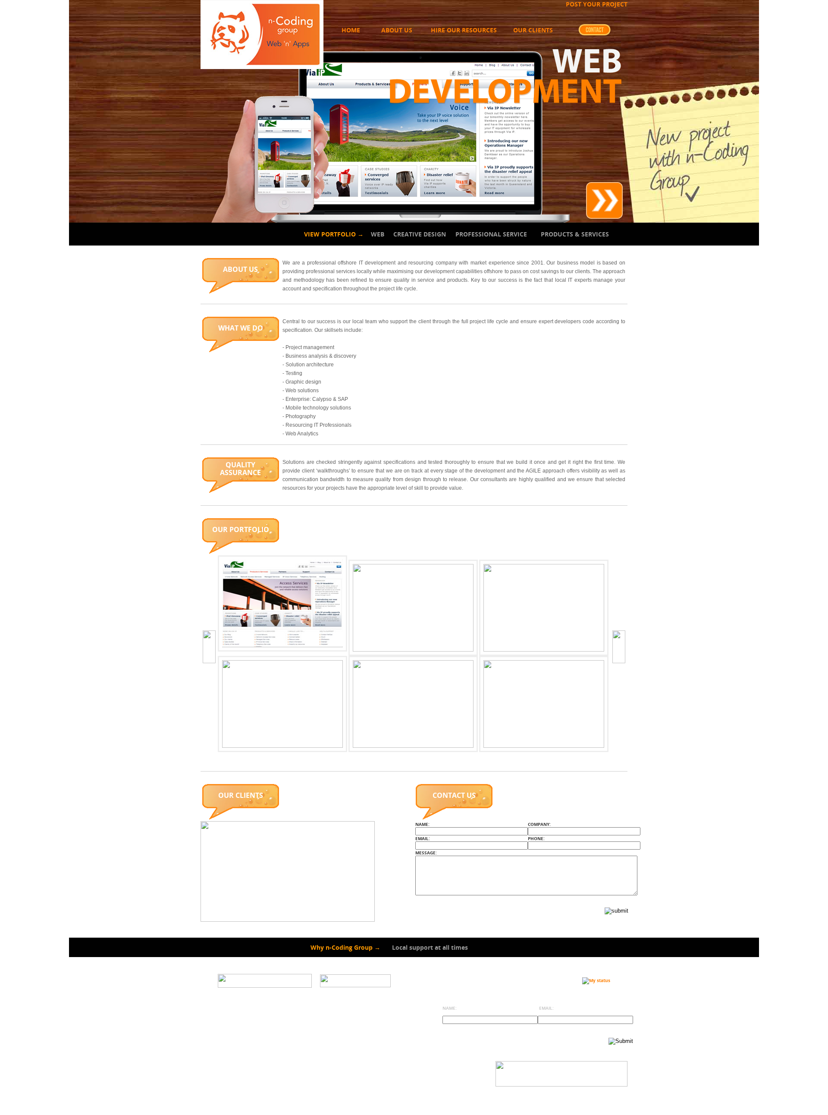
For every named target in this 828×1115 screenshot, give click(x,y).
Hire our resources (464, 30)
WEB (377, 234)
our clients (533, 30)
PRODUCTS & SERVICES (575, 234)
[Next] (618, 646)
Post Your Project (596, 4)
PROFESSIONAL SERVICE (491, 234)
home (351, 30)
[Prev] (209, 646)
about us (396, 30)
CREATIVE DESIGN (419, 234)
